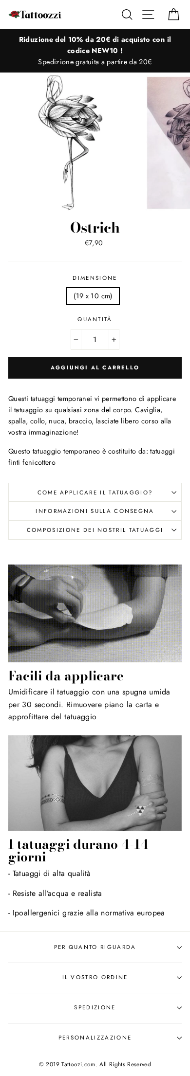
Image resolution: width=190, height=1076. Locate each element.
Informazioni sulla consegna (95, 511)
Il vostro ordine (95, 977)
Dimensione (95, 278)
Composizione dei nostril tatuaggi (95, 530)
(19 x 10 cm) (93, 296)
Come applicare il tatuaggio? (95, 492)
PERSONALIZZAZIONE (95, 1037)
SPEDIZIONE (94, 1007)
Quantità (95, 319)
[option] (95, 51)
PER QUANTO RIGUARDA (95, 947)
